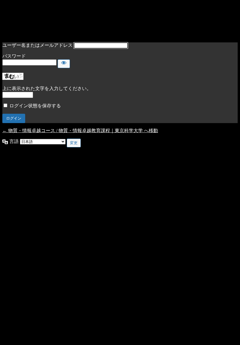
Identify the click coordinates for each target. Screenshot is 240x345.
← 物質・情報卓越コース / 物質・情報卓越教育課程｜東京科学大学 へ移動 (80, 130)
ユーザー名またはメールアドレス (37, 45)
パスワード (14, 56)
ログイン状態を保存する (35, 105)
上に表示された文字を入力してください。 (46, 88)
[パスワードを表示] (64, 63)
